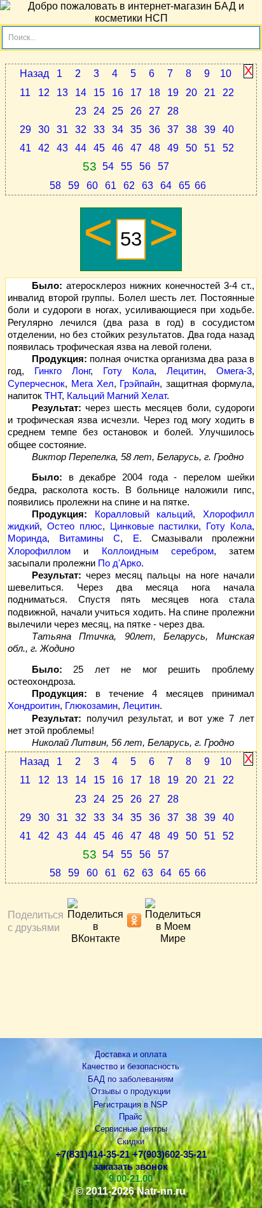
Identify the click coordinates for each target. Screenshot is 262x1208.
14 (80, 92)
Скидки (130, 1141)
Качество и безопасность (130, 1066)
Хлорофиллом (39, 551)
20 (191, 92)
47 (136, 148)
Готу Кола (128, 371)
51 (210, 148)
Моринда (27, 538)
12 (44, 92)
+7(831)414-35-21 (92, 1154)
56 (145, 166)
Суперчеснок (36, 384)
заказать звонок (130, 1167)
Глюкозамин (91, 706)
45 (99, 148)
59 (73, 185)
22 (228, 92)
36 (154, 129)
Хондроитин (34, 706)
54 (108, 166)
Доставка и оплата (131, 1054)
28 (173, 111)
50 (191, 148)
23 (80, 111)
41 (25, 148)
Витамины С (89, 538)
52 (228, 148)
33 (99, 129)
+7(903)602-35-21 (169, 1154)
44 (80, 148)
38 (191, 129)
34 (117, 129)
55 (126, 166)
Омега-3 (234, 371)
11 (25, 92)
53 (90, 166)
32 (80, 129)
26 (136, 111)
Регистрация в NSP (130, 1104)
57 (163, 166)
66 (200, 185)
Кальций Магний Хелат (117, 396)
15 (99, 92)
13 (62, 92)
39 (210, 129)
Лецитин (185, 371)
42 (44, 148)
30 (44, 129)
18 (154, 92)
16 (117, 92)
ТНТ (53, 396)
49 (173, 148)
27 (154, 111)
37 (173, 129)
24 (99, 111)
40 (228, 129)
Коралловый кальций (144, 514)
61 (110, 185)
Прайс (130, 1116)
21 (210, 92)
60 (92, 185)
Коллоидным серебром (158, 551)
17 (136, 92)
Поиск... (22, 37)
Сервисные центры (131, 1129)
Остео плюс (74, 526)
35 (136, 129)
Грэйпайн (140, 384)
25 (117, 111)
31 (62, 129)
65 (184, 185)
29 (25, 129)
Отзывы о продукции (130, 1091)
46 (117, 148)
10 (225, 73)
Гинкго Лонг (62, 371)
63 (147, 185)
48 (154, 148)
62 (129, 185)
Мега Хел (92, 384)
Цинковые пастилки (154, 526)
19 (173, 92)
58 (55, 185)
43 (62, 148)
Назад (34, 73)
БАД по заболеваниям (131, 1079)
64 (166, 185)
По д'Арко (119, 563)
